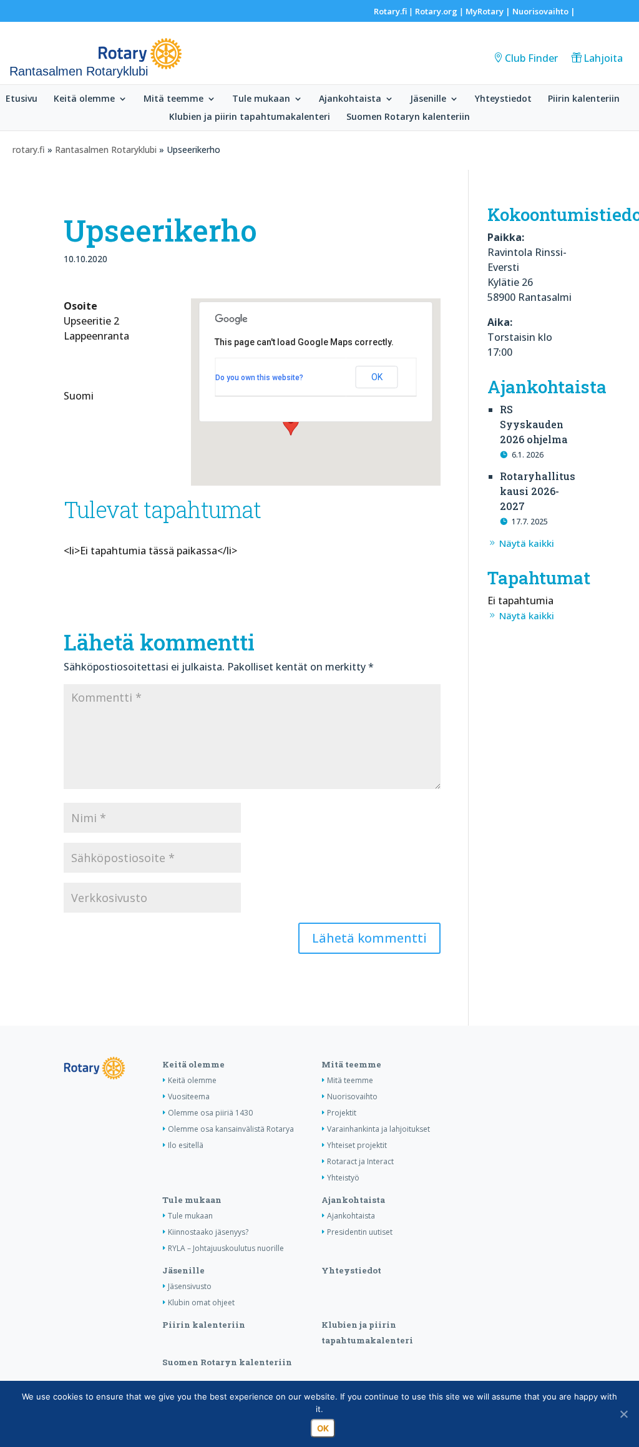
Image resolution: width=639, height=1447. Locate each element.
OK (377, 377)
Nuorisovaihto (540, 11)
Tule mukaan (261, 99)
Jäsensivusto (190, 1286)
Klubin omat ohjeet (201, 1302)
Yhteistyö (343, 1177)
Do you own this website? (259, 377)
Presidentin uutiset (360, 1232)
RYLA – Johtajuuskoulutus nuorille (226, 1248)
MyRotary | (489, 11)
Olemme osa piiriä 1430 (210, 1112)
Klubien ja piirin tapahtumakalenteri (249, 117)
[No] (623, 1414)
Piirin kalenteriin (584, 99)
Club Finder (531, 58)
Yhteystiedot (503, 99)
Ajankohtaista (350, 99)
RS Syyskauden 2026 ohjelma (534, 424)
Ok (323, 1428)
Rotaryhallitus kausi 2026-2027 (537, 491)
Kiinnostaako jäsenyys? (208, 1232)
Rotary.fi (390, 11)
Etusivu (21, 99)
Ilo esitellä (185, 1145)
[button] (291, 424)
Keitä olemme (84, 99)
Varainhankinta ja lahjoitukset (378, 1129)
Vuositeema (189, 1096)
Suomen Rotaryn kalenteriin (408, 117)
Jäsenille (428, 99)
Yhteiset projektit (357, 1145)
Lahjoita (603, 58)
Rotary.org (436, 11)
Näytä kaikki (526, 543)
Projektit (341, 1112)
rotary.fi (28, 149)
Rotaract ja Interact (360, 1161)
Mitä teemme (173, 99)
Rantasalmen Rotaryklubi (106, 149)
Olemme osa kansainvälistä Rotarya (231, 1129)
